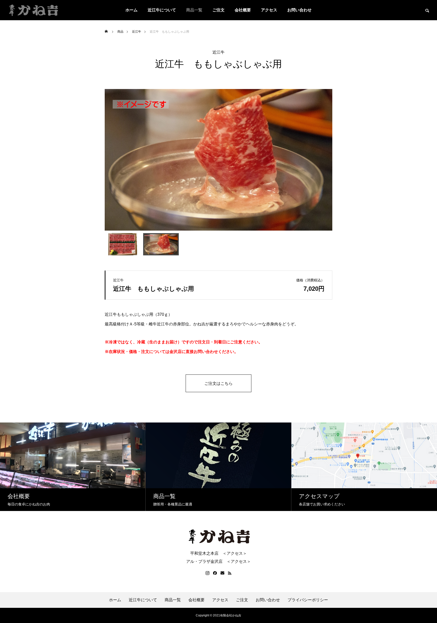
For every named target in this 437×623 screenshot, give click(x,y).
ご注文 (218, 10)
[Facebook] (215, 573)
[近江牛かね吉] (33, 10)
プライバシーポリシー (308, 600)
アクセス (269, 10)
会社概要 (243, 10)
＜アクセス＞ (235, 553)
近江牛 (218, 52)
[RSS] (229, 573)
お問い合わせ (299, 10)
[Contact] (222, 573)
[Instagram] (207, 573)
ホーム (131, 10)
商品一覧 (194, 10)
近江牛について (162, 10)
